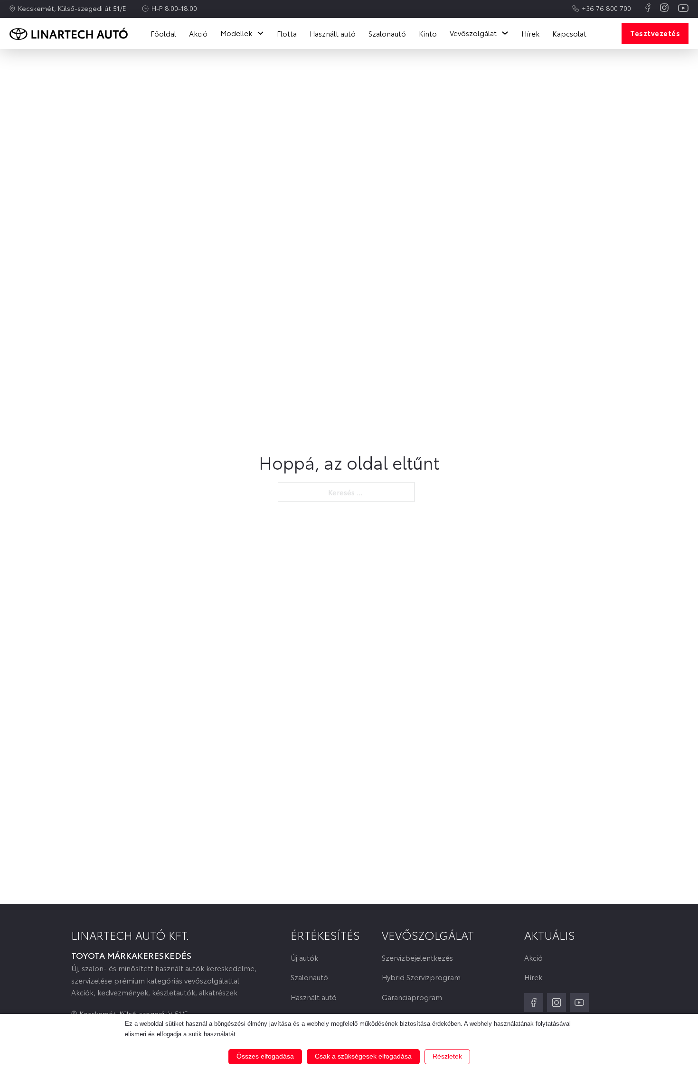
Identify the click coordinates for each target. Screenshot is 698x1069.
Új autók (304, 957)
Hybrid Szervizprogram (421, 977)
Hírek (530, 33)
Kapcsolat (569, 33)
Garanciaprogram (412, 997)
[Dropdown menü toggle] (260, 33)
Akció (198, 33)
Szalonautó (387, 33)
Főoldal (163, 33)
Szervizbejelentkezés (417, 957)
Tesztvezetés (655, 33)
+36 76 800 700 (606, 8)
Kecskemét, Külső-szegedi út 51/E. (73, 8)
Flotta (287, 33)
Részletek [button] (447, 1056)
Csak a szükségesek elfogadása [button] (363, 1056)
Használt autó (333, 33)
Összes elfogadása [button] (265, 1056)
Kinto (428, 33)
